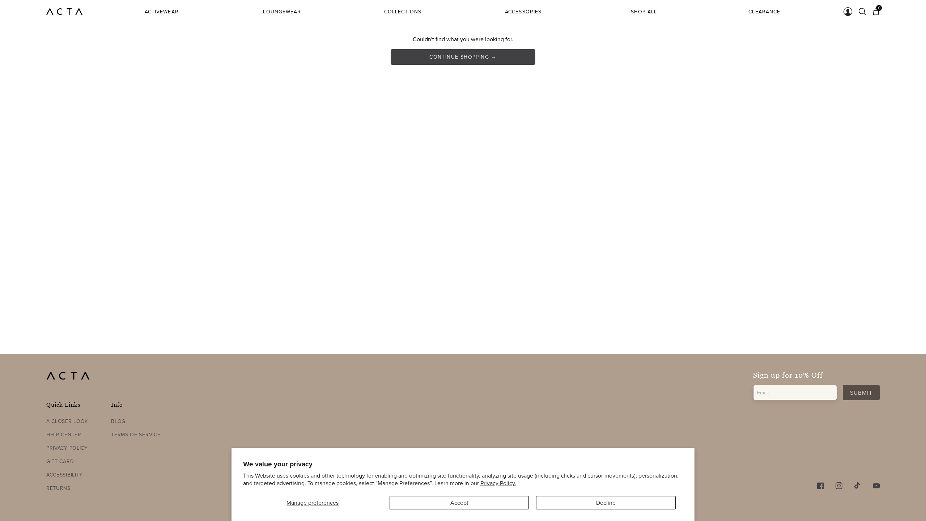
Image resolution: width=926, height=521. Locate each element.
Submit (861, 393)
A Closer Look (67, 421)
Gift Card (60, 461)
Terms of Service (135, 434)
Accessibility (64, 474)
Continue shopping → (463, 56)
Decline (606, 503)
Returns (58, 488)
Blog (118, 421)
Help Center (63, 434)
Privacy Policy (67, 448)
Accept (459, 503)
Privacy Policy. (498, 483)
